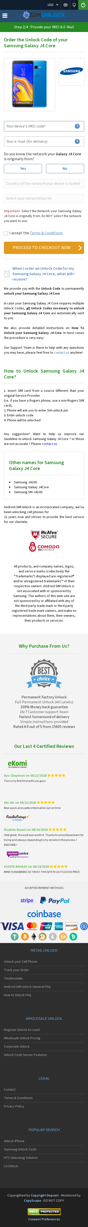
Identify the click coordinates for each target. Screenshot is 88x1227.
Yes (23, 168)
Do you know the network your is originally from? (42, 156)
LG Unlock (11, 1166)
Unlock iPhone (14, 1141)
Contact (9, 1089)
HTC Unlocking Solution (21, 1157)
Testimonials (13, 978)
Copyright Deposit (45, 1195)
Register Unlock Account (22, 1029)
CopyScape (32, 1200)
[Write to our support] (65, 5)
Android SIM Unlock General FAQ (27, 986)
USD (51, 4)
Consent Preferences (44, 1219)
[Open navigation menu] (4, 16)
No (65, 168)
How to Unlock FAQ (17, 995)
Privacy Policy (14, 1106)
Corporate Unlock (17, 1046)
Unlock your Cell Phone (20, 961)
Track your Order (16, 970)
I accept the (36, 233)
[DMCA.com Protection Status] (44, 1212)
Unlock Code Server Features (25, 1055)
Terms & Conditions (46, 233)
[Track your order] (74, 5)
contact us (61, 352)
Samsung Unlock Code (20, 1149)
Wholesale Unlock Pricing (22, 1038)
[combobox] (43, 183)
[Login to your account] (83, 5)
